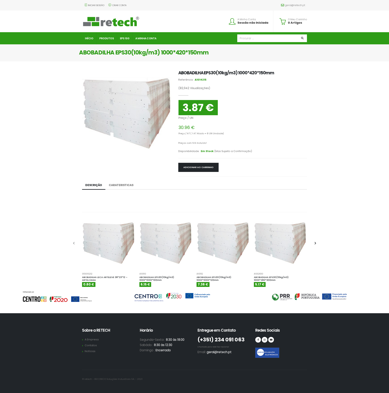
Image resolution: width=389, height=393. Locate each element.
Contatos (91, 345)
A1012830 (258, 274)
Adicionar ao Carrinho (198, 167)
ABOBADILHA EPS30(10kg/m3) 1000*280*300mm (271, 279)
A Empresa (92, 339)
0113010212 (87, 274)
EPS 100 (124, 38)
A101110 (142, 274)
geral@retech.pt (295, 5)
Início (89, 38)
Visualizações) (194, 88)
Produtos (106, 38)
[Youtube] (271, 340)
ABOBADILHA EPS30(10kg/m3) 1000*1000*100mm (156, 279)
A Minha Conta (246, 19)
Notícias (90, 351)
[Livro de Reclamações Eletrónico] (258, 350)
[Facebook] (258, 340)
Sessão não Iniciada (252, 23)
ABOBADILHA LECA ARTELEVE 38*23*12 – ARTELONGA (104, 279)
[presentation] (74, 243)
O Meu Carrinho (297, 19)
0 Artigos (295, 23)
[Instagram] (264, 340)
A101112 (200, 274)
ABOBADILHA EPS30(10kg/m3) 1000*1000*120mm (214, 279)
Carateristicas (121, 185)
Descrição (93, 185)
